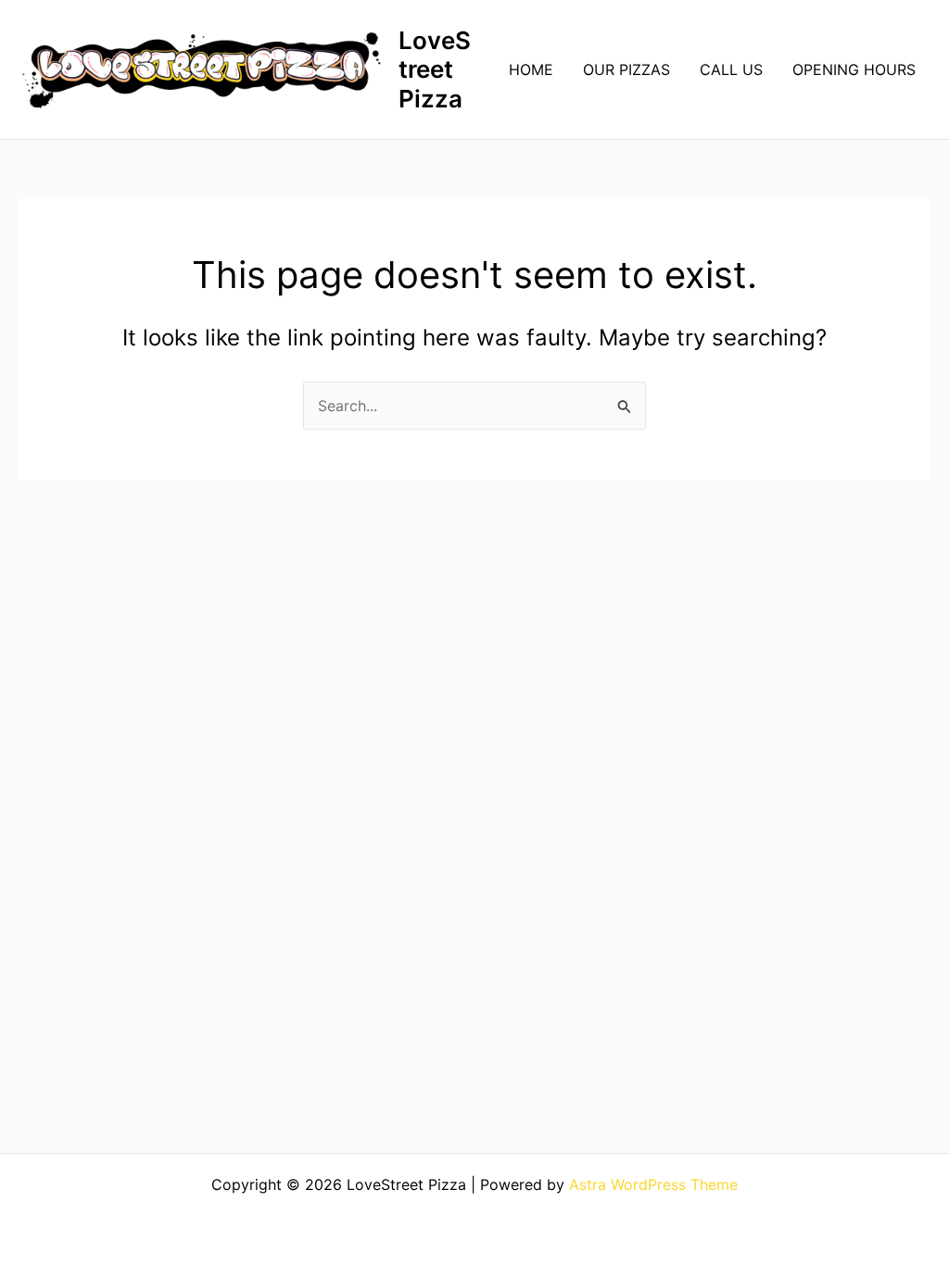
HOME (531, 69)
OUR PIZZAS (626, 69)
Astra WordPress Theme (653, 1184)
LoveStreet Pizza (435, 69)
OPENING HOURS (854, 69)
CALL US (731, 69)
